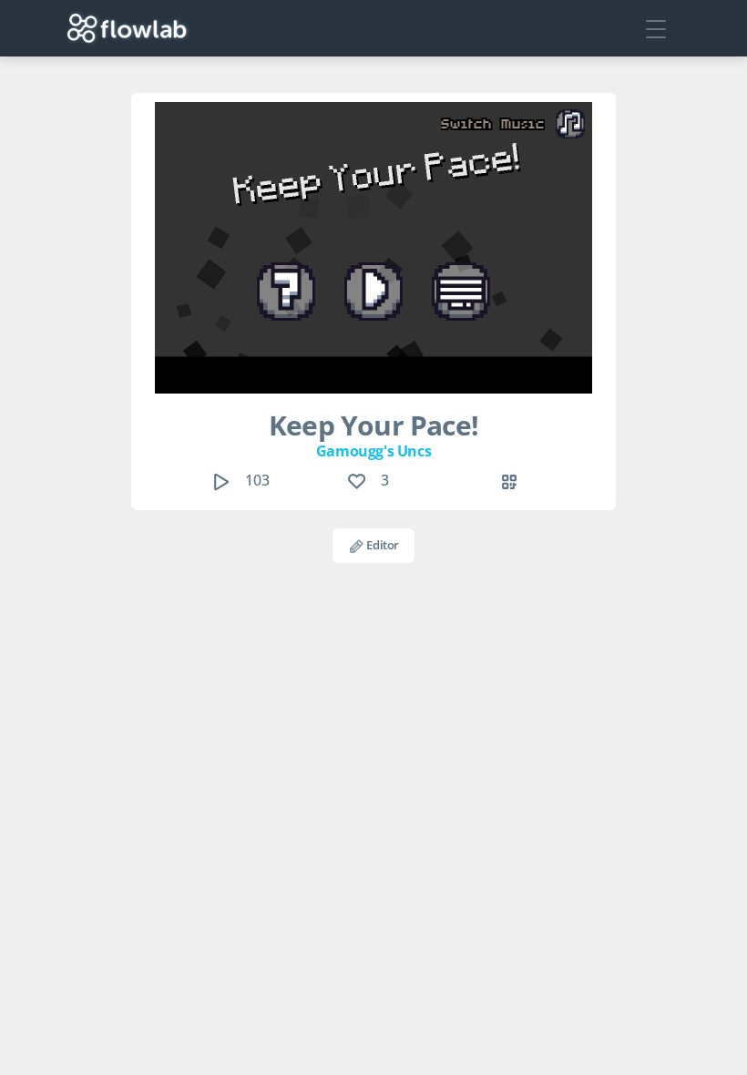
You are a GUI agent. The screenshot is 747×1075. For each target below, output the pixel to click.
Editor (381, 545)
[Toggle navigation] (655, 28)
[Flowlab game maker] (127, 28)
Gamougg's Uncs (373, 451)
